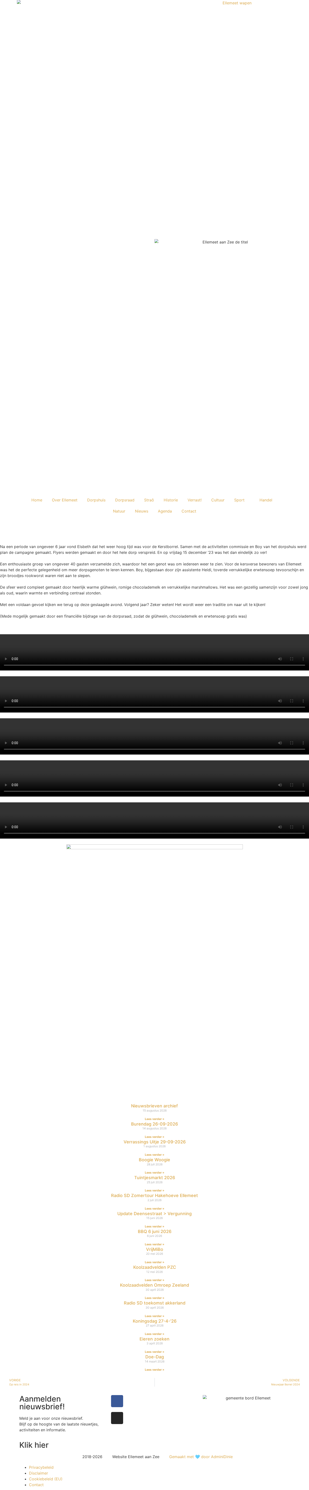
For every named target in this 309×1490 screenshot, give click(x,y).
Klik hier (34, 1445)
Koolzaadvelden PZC (154, 1267)
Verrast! (195, 500)
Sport (239, 500)
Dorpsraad (124, 500)
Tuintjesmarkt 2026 (154, 1177)
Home (36, 500)
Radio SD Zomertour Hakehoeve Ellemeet (154, 1195)
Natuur (119, 511)
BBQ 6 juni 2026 (154, 1231)
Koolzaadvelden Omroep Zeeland (154, 1285)
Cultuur (218, 500)
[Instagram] (117, 1418)
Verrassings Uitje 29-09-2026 (155, 1141)
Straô (149, 500)
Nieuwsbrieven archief (154, 1105)
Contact (189, 511)
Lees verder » (154, 1119)
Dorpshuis (96, 500)
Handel (266, 500)
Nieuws (141, 511)
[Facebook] (117, 1401)
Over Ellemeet (64, 500)
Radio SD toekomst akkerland (154, 1302)
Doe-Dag (154, 1356)
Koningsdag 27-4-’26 (154, 1321)
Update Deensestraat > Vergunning (154, 1213)
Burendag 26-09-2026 (154, 1123)
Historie (171, 500)
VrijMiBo (154, 1249)
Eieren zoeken (154, 1338)
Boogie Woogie (154, 1159)
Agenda (165, 511)
